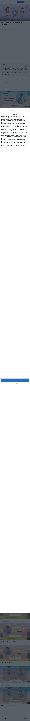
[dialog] (15, 360)
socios (14, 116)
